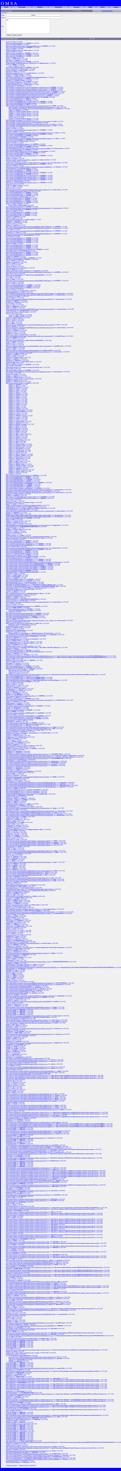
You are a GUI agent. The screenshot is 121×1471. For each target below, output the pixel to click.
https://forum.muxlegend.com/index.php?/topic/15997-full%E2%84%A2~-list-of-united (29, 1323)
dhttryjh (8, 863)
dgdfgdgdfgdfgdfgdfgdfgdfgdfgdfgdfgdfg (16, 885)
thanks (8, 683)
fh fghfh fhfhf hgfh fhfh (12, 1461)
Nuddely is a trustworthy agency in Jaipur (17, 748)
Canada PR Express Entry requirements (17, 890)
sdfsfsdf (11, 1361)
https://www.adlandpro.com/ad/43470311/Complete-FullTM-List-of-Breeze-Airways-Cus (29, 1394)
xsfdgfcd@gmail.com (12, 942)
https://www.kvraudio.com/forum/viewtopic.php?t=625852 (21, 566)
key (7, 303)
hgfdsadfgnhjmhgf (11, 805)
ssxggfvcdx (9, 939)
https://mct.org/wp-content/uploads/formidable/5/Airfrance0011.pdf (24, 872)
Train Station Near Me (12, 268)
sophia (8, 165)
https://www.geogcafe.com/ (13, 582)
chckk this (9, 1027)
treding (10, 386)
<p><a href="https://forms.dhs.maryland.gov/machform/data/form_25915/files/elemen (29, 1261)
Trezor (7, 161)
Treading (11, 467)
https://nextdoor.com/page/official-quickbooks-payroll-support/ (23, 97)
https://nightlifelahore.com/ (13, 642)
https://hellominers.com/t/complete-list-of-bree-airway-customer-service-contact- (28, 1378)
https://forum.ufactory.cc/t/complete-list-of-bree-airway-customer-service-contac (27, 1242)
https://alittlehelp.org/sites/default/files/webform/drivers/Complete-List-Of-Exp (27, 953)
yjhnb (7, 326)
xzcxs (7, 337)
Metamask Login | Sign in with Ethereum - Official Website (22, 733)
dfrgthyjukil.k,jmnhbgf (12, 798)
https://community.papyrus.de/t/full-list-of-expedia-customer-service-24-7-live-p (27, 1170)
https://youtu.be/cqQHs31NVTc (14, 771)
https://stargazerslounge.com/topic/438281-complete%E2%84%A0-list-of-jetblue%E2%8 (30, 811)
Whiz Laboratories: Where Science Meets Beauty (19, 623)
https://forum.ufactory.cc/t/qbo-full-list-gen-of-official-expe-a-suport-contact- (26, 1149)
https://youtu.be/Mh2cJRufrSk (14, 698)
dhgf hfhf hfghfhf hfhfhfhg (13, 1462)
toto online (9, 60)
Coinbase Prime (10, 737)
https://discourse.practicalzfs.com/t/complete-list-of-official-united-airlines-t (26, 1151)
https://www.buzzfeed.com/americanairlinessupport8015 (21, 988)
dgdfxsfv (8, 788)
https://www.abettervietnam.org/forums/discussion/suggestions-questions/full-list (28, 1415)
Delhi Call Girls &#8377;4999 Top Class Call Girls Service (21, 151)
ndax (10, 66)
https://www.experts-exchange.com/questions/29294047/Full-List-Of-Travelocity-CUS (29, 984)
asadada (11, 111)
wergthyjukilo (9, 839)
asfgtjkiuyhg (9, 946)
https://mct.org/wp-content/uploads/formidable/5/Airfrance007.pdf (23, 875)
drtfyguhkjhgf (9, 1372)
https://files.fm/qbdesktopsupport (15, 609)
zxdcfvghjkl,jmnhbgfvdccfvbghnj (15, 804)
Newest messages (12, 1465)
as (6, 1355)
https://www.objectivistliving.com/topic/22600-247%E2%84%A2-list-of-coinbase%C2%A (30, 1281)
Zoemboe (8, 76)
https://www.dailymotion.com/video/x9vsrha (18, 475)
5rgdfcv (8, 1307)
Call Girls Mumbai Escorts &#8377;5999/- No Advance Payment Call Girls (26, 634)
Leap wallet (9, 663)
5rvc (7, 1318)
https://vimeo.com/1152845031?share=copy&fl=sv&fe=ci (21, 103)
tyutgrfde (8, 1000)
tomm (7, 546)
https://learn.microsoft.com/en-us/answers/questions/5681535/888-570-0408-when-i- (29, 280)
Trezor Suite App (10, 886)
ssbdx (7, 691)
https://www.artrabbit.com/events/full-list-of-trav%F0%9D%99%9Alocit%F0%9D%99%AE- (30, 912)
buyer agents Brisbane (12, 888)
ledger (7, 519)
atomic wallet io (10, 743)
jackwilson (9, 897)
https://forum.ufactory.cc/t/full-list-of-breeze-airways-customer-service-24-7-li (27, 1199)
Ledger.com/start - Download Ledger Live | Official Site (21, 63)
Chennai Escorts (10, 747)
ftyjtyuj (8, 868)
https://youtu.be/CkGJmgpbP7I (14, 43)
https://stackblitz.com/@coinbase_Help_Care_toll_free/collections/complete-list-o (31, 108)
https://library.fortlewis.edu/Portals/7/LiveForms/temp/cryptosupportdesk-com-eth (28, 371)
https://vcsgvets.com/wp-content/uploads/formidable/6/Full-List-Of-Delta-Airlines (28, 808)
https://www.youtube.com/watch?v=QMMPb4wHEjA (20, 713)
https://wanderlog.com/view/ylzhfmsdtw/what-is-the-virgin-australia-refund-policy (28, 602)
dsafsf (7, 929)
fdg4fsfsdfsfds (10, 630)
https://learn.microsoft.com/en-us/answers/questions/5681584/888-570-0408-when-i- (29, 272)
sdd (10, 117)
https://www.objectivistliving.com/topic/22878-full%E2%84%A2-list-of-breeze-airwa (28, 1264)
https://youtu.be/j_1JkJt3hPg (14, 53)
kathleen (8, 923)
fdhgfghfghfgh (9, 1031)
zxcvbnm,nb (9, 818)
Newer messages (24, 1465)
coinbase (8, 1273)
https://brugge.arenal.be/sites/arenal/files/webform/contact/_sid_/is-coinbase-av (27, 189)
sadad (10, 110)
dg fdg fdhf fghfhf (10, 1196)
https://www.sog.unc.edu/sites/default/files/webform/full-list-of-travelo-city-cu (27, 1060)
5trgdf (7, 1070)
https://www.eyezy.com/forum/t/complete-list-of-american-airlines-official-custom (28, 879)
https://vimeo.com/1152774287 (14, 154)
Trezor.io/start (10, 296)
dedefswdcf (9, 1041)
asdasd (8, 317)
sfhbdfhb (8, 380)
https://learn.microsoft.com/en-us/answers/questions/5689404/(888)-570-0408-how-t (29, 234)
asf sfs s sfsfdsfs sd (11, 1239)
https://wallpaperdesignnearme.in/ (15, 593)
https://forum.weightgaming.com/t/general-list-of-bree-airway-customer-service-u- (28, 1112)
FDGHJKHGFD (10, 1382)
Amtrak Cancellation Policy (13, 1424)
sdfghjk (8, 849)
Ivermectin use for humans (13, 654)
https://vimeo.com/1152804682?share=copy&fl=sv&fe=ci (21, 134)
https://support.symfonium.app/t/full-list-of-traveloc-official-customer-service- (27, 761)
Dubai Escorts (10, 86)
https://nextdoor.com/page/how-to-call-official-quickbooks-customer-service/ (26, 90)
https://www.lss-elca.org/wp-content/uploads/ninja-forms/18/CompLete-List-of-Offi (28, 1015)
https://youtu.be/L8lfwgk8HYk (14, 192)
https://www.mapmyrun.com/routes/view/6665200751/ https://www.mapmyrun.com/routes (30, 309)
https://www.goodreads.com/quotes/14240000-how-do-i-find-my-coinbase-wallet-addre (29, 1404)
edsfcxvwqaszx (10, 920)
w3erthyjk (8, 836)
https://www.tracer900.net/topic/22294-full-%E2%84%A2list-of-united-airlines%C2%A (29, 1034)
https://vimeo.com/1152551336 (14, 171)
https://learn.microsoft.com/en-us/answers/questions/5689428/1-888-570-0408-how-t (29, 231)
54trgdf (8, 1317)
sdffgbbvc (8, 937)
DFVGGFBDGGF (10, 690)
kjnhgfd (8, 848)
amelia (8, 128)
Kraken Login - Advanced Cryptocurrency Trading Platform (22, 1338)
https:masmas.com (14, 670)
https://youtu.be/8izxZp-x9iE (13, 199)
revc (7, 1300)
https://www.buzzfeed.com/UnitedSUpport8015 (18, 987)
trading (10, 425)
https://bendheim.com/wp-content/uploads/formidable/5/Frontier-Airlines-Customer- (28, 913)
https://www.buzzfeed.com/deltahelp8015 (17, 991)
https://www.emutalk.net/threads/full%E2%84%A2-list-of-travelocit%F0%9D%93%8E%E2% (31, 782)
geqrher (8, 893)
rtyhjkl (7, 824)
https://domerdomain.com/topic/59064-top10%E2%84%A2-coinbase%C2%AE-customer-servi (31, 1303)
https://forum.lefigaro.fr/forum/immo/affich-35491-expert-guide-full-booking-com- (27, 727)
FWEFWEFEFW (10, 686)
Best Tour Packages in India (13, 1062)
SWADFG (8, 919)
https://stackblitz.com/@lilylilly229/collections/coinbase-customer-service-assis (27, 106)
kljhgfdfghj (9, 779)
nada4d (8, 374)
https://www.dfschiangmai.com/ (14, 219)
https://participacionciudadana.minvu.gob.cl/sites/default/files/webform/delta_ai (27, 728)
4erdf (7, 1203)
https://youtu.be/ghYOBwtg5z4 (14, 238)
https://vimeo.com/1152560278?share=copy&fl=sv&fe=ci (21, 164)
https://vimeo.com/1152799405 (14, 135)
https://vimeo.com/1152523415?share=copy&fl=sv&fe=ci (21, 179)
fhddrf (7, 711)
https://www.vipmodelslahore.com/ (15, 717)
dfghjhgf (8, 802)
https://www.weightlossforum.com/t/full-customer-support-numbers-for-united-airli (28, 1456)
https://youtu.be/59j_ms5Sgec (14, 364)
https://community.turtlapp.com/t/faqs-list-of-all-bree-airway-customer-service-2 (27, 1405)
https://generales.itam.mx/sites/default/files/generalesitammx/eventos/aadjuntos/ (28, 352)
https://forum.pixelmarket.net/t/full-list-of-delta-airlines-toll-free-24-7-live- (25, 1138)
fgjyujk (8, 858)
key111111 (8, 302)
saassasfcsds (10, 926)
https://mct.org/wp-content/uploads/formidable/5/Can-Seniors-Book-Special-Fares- (28, 862)
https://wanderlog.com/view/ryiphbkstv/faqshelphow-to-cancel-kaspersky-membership (29, 299)
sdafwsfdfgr (9, 697)
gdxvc (8, 661)
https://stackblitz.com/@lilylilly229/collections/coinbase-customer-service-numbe (28, 121)
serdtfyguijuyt (9, 1391)
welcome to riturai (11, 524)
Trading (11, 445)
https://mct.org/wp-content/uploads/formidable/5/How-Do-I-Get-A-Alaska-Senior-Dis (28, 870)
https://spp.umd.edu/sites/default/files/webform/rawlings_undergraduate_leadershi (28, 841)
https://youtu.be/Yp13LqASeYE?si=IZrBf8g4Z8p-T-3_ (20, 543)
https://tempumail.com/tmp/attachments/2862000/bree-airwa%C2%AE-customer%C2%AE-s (31, 1109)
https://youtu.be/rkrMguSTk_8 (14, 666)
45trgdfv (8, 1102)
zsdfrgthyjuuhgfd (10, 795)
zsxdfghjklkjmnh (10, 826)
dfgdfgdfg (8, 694)
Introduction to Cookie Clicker (14, 379)
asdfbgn (8, 835)
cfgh (7, 859)
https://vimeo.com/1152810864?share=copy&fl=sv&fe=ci (21, 130)
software (8, 216)
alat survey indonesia (12, 647)
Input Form (33, 1465)
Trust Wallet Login (11, 251)
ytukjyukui (9, 876)
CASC (7, 659)
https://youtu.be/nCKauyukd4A (14, 100)
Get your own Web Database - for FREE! (60, 1469)
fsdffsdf (8, 131)
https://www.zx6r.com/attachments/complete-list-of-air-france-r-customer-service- (28, 1008)
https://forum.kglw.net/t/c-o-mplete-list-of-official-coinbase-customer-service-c (27, 754)
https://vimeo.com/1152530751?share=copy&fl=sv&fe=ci (21, 178)
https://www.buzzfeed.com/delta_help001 (17, 993)
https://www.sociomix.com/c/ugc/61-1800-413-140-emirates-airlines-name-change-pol (29, 492)
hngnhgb (8, 797)
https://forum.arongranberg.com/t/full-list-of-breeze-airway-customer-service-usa (27, 1446)
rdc (7, 1337)
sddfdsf (8, 622)
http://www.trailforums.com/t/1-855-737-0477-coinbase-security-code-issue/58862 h (28, 148)
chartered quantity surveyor (13, 646)
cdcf (7, 979)
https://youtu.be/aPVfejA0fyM (14, 541)
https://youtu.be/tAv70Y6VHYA (14, 481)
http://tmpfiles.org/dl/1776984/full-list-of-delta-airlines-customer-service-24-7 (26, 1328)
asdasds (8, 994)
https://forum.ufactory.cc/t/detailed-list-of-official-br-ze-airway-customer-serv (26, 1158)
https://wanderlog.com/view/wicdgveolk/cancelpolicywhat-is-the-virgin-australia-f (28, 525)
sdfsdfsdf (8, 221)
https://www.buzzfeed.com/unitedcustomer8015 (19, 986)
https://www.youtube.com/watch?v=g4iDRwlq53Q (19, 488)
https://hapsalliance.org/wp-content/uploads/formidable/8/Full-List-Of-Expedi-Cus (28, 1168)
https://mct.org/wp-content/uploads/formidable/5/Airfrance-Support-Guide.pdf (27, 878)
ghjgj (7, 866)
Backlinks (8, 514)
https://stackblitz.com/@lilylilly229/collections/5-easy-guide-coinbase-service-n (27, 124)
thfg (7, 369)
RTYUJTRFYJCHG (11, 1408)
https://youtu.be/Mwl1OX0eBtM (14, 104)
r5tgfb (7, 1306)
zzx (7, 933)
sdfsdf (7, 575)
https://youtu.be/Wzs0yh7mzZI (14, 652)
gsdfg (7, 619)
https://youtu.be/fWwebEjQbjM (14, 676)
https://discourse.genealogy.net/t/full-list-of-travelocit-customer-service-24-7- (27, 1333)
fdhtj (7, 861)
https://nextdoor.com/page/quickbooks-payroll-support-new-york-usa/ (24, 96)
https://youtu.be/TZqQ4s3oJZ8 (14, 194)
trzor (7, 603)
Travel (7, 266)
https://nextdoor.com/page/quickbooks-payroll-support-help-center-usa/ (25, 94)
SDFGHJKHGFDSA (11, 526)
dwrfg (7, 1050)
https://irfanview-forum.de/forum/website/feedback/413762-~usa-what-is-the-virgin (28, 562)
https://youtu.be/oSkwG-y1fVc (14, 724)
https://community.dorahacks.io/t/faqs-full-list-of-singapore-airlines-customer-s (27, 1020)
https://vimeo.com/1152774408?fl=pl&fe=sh (18, 152)
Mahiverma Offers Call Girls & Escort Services (19, 123)
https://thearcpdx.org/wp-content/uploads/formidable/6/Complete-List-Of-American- (28, 812)
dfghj (7, 838)
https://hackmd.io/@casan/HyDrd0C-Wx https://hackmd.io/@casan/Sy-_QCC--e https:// (30, 620)
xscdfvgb (8, 1004)
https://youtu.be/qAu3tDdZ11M (14, 275)
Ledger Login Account (12, 626)
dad (7, 1249)
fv (6, 278)
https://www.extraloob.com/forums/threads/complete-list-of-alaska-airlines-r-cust (28, 961)
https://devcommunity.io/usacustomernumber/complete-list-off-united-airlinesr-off (28, 880)
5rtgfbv (8, 1104)
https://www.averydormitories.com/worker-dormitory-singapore (23, 909)
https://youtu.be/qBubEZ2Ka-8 (14, 98)
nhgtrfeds (8, 819)
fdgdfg (7, 693)
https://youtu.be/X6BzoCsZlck (14, 580)
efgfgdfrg (8, 1037)
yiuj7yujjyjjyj (9, 998)
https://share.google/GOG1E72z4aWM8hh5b (18, 1017)
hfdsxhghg (9, 970)
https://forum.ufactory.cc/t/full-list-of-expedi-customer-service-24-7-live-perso (27, 1209)
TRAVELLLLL (9, 1119)
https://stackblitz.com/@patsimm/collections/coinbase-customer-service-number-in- (31, 107)
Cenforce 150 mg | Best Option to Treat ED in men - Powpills (22, 1352)
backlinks (8, 74)
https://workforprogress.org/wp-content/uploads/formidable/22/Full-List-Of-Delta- (27, 777)
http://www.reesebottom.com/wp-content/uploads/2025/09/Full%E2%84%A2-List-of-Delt (30, 1368)
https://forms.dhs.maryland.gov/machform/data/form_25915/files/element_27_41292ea (29, 1297)
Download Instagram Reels (13, 235)
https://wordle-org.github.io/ (13, 595)
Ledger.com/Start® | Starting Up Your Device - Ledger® (21, 160)
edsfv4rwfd (9, 949)
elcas (7, 774)
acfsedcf (8, 1449)
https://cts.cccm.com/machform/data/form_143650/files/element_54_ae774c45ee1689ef (30, 1325)
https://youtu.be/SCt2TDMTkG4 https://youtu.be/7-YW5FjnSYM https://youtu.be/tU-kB (29, 511)
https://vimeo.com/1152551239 (14, 170)
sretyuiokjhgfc (10, 1395)
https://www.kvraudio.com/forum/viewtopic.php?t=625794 (21, 569)
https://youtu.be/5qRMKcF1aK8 (14, 677)
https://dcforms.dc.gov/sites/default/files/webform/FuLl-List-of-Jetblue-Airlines (27, 1115)
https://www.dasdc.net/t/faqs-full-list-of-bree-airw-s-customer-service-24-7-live (27, 1448)
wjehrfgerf (8, 892)
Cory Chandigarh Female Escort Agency (17, 191)
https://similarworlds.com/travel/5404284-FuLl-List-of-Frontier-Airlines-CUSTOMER (28, 1146)
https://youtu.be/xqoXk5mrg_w (14, 81)
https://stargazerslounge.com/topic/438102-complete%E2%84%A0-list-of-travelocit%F (29, 814)
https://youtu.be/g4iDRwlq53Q (14, 477)
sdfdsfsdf (8, 1210)
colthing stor (9, 232)
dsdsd (7, 57)
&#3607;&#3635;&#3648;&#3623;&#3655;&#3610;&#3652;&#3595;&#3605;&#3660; (28, 515)
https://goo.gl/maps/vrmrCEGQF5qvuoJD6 (17, 536)
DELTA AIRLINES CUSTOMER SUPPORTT (18, 964)
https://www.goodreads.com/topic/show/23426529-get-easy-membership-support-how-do (30, 327)
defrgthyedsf (9, 1025)
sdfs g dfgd (9, 1156)
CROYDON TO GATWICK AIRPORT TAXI (17, 585)
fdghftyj (8, 865)
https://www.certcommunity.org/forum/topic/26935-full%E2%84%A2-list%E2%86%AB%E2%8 (31, 1442)
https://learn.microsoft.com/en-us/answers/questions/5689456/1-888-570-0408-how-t (29, 226)
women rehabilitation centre (13, 50)
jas (7, 229)
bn (6, 1065)
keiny (7, 1003)
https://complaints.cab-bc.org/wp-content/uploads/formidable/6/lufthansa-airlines (28, 1007)
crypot (7, 185)
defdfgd (8, 1030)
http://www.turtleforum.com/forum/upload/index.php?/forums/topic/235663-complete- (29, 133)
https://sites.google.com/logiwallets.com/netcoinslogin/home (22, 943)
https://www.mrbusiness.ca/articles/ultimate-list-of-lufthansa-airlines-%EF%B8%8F (28, 1001)
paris (7, 592)
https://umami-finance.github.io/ (14, 383)
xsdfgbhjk (8, 963)
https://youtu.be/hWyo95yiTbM (14, 61)
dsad (7, 313)
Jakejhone (9, 360)
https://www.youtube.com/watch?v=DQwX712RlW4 (20, 715)
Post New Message (107, 11)
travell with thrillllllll (11, 1010)
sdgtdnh (8, 940)
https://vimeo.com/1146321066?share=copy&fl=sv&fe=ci (21, 497)
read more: (9, 853)
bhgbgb (8, 1038)
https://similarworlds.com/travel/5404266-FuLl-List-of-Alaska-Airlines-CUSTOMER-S (29, 1148)
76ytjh (7, 1331)
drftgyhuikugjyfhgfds (11, 1392)
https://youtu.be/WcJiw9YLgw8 (14, 681)
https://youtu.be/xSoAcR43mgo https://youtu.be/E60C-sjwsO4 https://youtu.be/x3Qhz (29, 700)
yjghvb (8, 347)
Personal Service (10, 688)
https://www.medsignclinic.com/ (14, 73)
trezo (7, 740)
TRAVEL (8, 597)
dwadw (8, 750)
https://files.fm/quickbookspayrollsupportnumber (19, 615)
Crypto (8, 1233)
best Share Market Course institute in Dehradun (19, 730)
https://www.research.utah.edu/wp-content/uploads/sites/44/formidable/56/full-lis (28, 1207)
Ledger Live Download (12, 1018)
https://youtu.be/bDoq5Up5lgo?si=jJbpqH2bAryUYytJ (20, 482)
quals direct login (10, 772)
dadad (7, 1024)
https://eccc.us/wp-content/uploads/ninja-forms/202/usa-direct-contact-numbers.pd (31, 1357)
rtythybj (8, 1051)
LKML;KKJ (9, 664)
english (8, 343)
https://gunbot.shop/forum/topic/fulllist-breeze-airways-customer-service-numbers (28, 1283)
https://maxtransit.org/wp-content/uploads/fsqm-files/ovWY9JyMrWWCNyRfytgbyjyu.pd (30, 656)
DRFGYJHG (9, 1377)
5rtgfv (7, 1040)
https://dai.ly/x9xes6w (12, 137)
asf (7, 612)
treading (11, 384)
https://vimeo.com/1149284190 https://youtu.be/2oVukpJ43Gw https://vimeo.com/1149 (29, 324)
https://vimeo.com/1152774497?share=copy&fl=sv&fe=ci (21, 155)
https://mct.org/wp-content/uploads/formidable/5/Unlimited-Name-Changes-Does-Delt (29, 852)
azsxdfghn (9, 809)
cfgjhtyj (8, 856)
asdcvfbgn (9, 903)
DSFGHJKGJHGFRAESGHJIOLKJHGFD (17, 1452)
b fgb (7, 323)
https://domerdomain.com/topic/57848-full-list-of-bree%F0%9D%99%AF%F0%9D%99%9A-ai (31, 1310)
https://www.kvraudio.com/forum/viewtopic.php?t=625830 (21, 568)
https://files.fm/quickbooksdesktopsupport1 (18, 617)
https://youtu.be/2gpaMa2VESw (14, 518)
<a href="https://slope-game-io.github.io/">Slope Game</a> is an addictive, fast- (28, 162)
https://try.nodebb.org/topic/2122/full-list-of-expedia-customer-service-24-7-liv (27, 1190)
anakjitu (11, 673)
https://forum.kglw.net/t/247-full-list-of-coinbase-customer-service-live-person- (27, 758)
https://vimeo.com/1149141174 (14, 340)
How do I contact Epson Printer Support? (17, 905)
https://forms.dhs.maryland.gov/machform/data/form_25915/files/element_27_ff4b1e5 (29, 1301)
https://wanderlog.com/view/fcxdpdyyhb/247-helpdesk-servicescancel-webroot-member (29, 293)
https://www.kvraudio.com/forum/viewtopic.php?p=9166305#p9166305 (25, 565)
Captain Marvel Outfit (12, 1330)
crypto (7, 42)
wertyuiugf (9, 1374)
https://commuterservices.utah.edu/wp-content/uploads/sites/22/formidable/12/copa (29, 1072)
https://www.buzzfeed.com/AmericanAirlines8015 (19, 990)
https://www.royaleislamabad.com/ (15, 789)
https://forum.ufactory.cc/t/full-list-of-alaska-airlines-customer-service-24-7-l (26, 1200)
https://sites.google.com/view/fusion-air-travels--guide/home (22, 997)
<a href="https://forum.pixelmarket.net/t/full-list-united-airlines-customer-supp (27, 1145)
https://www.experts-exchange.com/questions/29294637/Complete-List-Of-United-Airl (29, 983)
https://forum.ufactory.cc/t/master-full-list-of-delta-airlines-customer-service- (26, 1179)
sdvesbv (8, 707)
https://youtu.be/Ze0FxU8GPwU (14, 667)
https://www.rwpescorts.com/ (14, 636)
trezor (7, 64)
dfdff (7, 1052)
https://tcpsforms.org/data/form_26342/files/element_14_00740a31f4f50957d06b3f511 (29, 1180)
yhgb (7, 269)
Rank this (9, 71)
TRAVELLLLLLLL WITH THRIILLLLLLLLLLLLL (18, 1419)
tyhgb (7, 363)
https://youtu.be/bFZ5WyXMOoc (15, 479)
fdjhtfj (7, 869)
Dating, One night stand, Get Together (16, 538)
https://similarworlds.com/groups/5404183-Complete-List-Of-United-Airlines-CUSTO (29, 1152)
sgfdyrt (8, 49)
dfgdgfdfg (8, 957)
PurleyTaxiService (11, 168)
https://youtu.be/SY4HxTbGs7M (15, 47)
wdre (7, 1054)
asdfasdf (11, 1360)
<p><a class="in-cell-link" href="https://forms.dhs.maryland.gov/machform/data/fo (28, 1284)
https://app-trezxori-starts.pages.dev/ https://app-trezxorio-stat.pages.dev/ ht (27, 1101)
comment (8, 1006)
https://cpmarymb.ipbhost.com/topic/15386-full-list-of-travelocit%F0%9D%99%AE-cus (29, 1335)
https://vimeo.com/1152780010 (14, 147)
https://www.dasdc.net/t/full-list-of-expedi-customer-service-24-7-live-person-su (27, 1451)
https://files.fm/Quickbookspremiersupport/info (18, 606)
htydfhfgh (8, 333)
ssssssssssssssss (11, 930)
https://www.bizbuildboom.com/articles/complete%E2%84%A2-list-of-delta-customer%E (30, 996)
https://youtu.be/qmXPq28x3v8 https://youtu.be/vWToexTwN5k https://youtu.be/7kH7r (29, 295)
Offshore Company (11, 535)
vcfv (7, 366)
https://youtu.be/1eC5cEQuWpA (14, 286)
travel (7, 1253)
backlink (8, 1421)
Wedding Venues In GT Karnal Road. (19, 633)
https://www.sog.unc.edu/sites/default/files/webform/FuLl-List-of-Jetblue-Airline (27, 1122)
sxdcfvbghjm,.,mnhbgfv (12, 799)
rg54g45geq (9, 751)
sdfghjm (8, 925)
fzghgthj (8, 1048)
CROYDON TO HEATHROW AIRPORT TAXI (18, 586)
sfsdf (7, 1197)
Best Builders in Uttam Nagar (14, 502)
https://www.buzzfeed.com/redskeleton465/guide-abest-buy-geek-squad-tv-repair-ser (29, 755)
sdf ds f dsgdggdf (11, 1266)
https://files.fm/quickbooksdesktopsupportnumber (19, 613)
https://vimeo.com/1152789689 (14, 140)
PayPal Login (12, 205)
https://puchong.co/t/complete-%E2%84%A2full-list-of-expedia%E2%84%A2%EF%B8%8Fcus (32, 967)
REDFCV (8, 1296)
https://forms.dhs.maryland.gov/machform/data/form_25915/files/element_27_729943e (29, 1260)
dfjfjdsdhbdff (9, 721)
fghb (7, 322)
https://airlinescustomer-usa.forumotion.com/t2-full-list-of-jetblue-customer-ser (27, 674)
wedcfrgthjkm (9, 834)
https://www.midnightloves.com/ (14, 791)
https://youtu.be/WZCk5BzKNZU (15, 285)
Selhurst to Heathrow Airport (13, 505)
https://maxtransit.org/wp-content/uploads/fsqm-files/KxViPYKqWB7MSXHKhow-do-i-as (30, 657)
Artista (8, 534)
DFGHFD (8, 778)
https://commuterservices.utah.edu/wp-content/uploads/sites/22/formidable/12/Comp (29, 1134)
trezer (7, 283)
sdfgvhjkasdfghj (10, 846)
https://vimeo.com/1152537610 (14, 174)
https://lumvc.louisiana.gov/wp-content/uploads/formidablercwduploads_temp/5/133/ (29, 489)
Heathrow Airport (10, 506)
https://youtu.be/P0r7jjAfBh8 (13, 259)
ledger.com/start (10, 703)
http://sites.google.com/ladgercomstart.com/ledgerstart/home (22, 350)
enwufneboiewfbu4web (12, 292)
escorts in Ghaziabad (12, 731)
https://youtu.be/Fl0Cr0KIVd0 (14, 542)
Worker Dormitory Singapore (13, 910)
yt (6, 1348)
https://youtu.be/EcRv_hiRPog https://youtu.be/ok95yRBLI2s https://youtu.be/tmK (28, 346)
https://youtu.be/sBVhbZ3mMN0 (15, 710)
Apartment (9, 80)
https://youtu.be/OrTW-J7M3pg (14, 650)
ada (7, 1250)
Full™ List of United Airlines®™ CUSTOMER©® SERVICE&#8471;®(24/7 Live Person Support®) (33, 1455)
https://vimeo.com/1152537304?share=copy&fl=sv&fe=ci (21, 172)
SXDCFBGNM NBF (11, 822)
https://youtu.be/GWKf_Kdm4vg (14, 579)
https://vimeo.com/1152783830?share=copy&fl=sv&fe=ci (21, 145)
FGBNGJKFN (9, 704)
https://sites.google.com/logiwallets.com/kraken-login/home (22, 1340)
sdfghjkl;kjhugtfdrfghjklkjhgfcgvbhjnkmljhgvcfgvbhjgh (20, 794)
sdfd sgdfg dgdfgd (11, 1441)
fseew (7, 319)
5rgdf (7, 1217)
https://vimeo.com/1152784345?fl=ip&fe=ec (18, 144)
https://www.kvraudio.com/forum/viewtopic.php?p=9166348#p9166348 (25, 563)
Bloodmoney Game (14, 624)
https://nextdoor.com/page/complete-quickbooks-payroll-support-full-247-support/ (28, 91)
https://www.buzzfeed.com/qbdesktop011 (17, 723)
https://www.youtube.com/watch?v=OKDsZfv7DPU (20, 706)
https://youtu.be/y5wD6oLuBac (14, 288)
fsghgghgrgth (9, 1044)
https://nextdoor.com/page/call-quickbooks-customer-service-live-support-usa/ (27, 93)
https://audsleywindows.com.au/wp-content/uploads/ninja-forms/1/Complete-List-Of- (29, 1043)
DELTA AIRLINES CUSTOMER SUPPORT (17, 896)
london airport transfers (12, 367)
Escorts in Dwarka (11, 70)
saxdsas (8, 952)
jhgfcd (7, 821)
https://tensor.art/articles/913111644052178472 (18, 1058)
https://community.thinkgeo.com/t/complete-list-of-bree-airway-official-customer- (28, 1371)
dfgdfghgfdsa (9, 936)
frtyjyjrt (8, 714)
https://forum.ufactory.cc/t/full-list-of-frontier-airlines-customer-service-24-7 (26, 1161)
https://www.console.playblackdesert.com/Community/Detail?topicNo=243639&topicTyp (30, 1416)
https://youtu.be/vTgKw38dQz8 (14, 54)
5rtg (7, 1277)
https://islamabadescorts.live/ (14, 639)
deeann (8, 1082)
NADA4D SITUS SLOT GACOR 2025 (16, 258)
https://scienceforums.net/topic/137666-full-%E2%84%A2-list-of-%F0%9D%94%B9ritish (30, 1071)
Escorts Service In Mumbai (13, 83)
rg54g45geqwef (10, 760)
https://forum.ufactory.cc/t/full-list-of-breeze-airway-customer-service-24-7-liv (27, 1308)
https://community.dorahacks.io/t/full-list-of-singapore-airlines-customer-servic (27, 1021)
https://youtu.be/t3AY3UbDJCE (14, 120)
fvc (7, 276)
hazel (7, 917)
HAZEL (8, 1240)
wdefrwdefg (9, 1057)
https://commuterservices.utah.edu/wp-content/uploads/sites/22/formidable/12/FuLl (28, 1131)
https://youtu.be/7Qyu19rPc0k (14, 79)
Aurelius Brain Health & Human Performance (18, 270)
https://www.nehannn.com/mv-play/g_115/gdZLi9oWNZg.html (22, 46)
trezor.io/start (9, 770)
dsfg (7, 973)
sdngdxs (8, 701)
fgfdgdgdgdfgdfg (10, 969)
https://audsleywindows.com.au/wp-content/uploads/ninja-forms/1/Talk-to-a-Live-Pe (28, 1028)
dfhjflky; (8, 832)
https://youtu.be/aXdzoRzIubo (14, 150)
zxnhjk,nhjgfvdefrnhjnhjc (12, 816)
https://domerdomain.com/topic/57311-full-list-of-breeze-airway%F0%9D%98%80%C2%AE (30, 1314)
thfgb (7, 279)
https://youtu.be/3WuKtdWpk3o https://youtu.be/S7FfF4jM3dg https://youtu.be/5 (28, 228)
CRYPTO (8, 531)
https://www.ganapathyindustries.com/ (16, 583)
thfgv (7, 263)
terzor (7, 44)
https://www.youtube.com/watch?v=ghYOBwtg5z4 (19, 249)
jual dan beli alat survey (12, 361)
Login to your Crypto (11, 69)
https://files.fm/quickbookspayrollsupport (17, 616)
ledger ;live (9, 184)
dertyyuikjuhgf (10, 1402)
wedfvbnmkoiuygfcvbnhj (12, 954)
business (8, 553)
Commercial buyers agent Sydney (15, 889)
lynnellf (8, 900)
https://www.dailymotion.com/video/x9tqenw (18, 680)
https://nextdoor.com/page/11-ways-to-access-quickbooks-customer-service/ (27, 87)
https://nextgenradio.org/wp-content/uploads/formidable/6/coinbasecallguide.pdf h (28, 208)
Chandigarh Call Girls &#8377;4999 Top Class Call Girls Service (23, 491)
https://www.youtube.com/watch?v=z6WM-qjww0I (19, 718)
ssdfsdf (8, 831)
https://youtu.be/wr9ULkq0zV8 (14, 245)
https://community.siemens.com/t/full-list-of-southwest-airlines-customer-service (28, 1350)
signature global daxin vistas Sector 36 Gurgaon (19, 947)
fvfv (7, 265)
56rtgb (7, 1092)
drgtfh (7, 306)
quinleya (8, 1398)
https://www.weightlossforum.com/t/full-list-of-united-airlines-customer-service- (27, 1453)
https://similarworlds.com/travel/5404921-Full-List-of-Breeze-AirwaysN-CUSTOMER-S (29, 1124)
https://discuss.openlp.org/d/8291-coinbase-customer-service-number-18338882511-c (29, 167)
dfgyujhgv (8, 1397)
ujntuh (7, 1081)
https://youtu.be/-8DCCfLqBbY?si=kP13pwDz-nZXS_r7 (21, 696)
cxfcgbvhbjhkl (10, 922)
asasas (8, 59)
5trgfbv (8, 1205)
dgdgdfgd (8, 649)
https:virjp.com (13, 671)
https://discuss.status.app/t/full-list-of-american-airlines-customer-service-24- (27, 1075)
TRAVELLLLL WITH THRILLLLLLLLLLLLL (17, 1418)
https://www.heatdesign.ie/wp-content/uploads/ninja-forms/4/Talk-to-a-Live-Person (28, 1195)
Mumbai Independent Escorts (14, 84)
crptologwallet (9, 960)
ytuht (7, 1411)
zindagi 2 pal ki (10, 1445)
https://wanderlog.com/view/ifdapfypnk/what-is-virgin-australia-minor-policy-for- (27, 548)
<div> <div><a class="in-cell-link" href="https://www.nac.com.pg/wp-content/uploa (28, 1023)
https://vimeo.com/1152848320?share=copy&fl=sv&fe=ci (21, 101)
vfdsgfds (8, 158)
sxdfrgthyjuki (9, 825)
